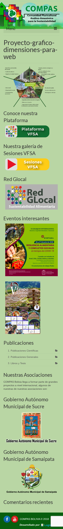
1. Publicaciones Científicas (23, 350)
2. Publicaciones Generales (23, 357)
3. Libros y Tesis (17, 363)
